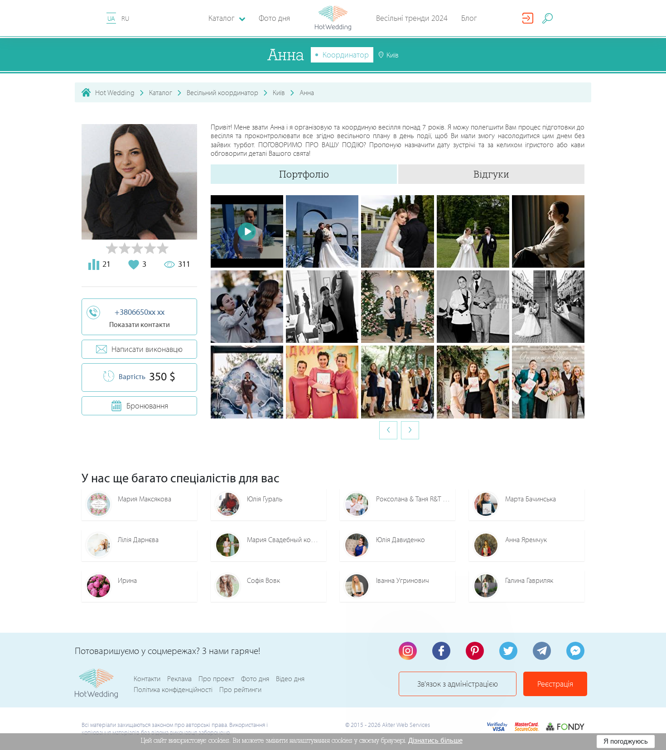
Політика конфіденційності (173, 689)
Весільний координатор (222, 92)
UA (111, 18)
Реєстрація (555, 683)
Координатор (346, 54)
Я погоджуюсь (625, 741)
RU (125, 18)
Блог (469, 18)
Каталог (160, 92)
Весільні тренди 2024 (412, 18)
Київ (279, 92)
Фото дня (274, 18)
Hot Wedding (115, 92)
